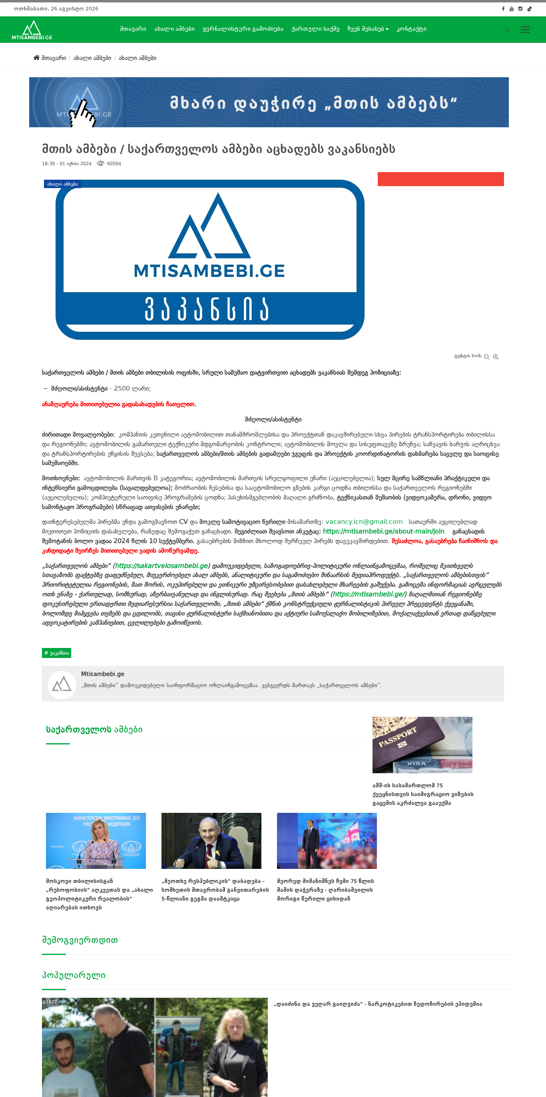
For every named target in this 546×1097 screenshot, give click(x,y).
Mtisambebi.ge (102, 674)
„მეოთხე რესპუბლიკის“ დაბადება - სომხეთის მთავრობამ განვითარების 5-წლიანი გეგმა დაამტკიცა (215, 890)
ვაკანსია (58, 653)
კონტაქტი (411, 29)
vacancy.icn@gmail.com (364, 521)
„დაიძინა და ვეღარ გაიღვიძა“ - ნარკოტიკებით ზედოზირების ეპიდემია (378, 1004)
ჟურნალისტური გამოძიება (243, 29)
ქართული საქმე (315, 29)
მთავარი (133, 29)
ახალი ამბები (174, 29)
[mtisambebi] (269, 100)
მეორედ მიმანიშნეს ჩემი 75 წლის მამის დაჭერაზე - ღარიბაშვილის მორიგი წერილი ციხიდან (325, 890)
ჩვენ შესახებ (366, 29)
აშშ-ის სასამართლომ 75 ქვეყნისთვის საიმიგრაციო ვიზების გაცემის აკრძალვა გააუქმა (423, 794)
